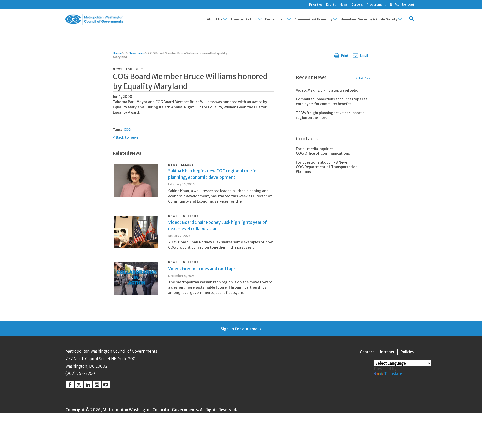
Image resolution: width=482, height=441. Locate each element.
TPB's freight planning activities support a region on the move (330, 115)
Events (331, 4)
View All (363, 77)
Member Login (405, 4)
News (344, 4)
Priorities (315, 4)
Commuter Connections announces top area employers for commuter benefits (331, 101)
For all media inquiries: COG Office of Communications (323, 151)
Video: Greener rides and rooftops (202, 268)
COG (127, 129)
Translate (393, 373)
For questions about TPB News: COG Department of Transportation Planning (327, 167)
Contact (367, 352)
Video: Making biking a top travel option (328, 90)
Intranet (387, 352)
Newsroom (137, 53)
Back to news (127, 137)
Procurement (376, 4)
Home (117, 53)
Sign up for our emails (241, 328)
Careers (357, 4)
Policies (407, 352)
